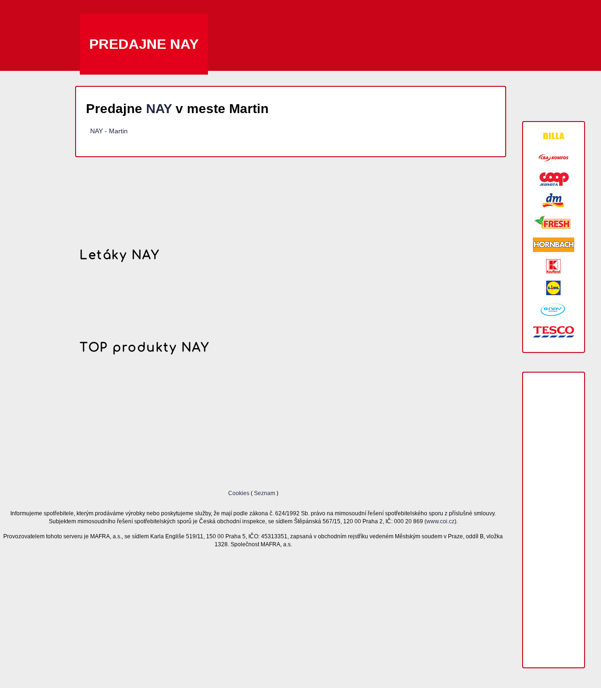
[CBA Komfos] (553, 157)
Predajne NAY (144, 44)
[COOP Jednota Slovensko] (553, 179)
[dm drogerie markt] (553, 200)
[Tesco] (553, 331)
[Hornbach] (553, 244)
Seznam (265, 493)
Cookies (239, 493)
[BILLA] (553, 136)
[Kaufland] (553, 266)
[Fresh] (553, 222)
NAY (159, 108)
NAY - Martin (109, 131)
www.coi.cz (440, 521)
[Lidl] (553, 288)
